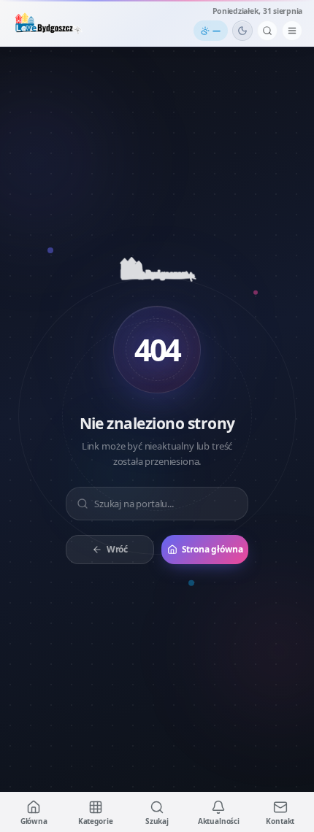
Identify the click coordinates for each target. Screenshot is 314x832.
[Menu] (292, 30)
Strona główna (212, 549)
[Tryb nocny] (242, 30)
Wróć (117, 549)
